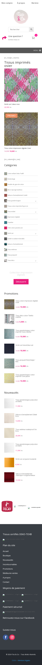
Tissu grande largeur (14, 201)
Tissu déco (11, 260)
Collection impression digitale (21, 273)
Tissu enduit (11, 211)
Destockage (11, 179)
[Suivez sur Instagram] (12, 637)
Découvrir (21, 281)
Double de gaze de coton (16, 184)
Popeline (10, 222)
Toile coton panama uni (15, 228)
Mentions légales (24, 660)
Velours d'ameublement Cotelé (17, 195)
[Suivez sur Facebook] (5, 637)
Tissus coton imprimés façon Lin (18, 206)
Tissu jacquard (12, 255)
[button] (35, 50)
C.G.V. (14, 660)
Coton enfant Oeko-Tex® (16, 173)
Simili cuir (11, 233)
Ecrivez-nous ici (13, 40)
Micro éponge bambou (15, 190)
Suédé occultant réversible (16, 239)
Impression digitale (14, 217)
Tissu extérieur (12, 249)
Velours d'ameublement (15, 244)
